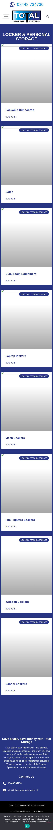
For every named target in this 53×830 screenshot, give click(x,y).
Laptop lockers (15, 355)
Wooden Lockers (17, 601)
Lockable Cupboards (19, 109)
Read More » (11, 117)
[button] (48, 16)
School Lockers (16, 683)
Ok (27, 826)
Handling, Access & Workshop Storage (30, 805)
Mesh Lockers (15, 437)
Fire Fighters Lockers (20, 519)
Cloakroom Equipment (20, 273)
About (11, 805)
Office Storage (38, 811)
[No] (48, 821)
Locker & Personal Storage (20, 811)
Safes (9, 191)
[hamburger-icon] (6, 16)
